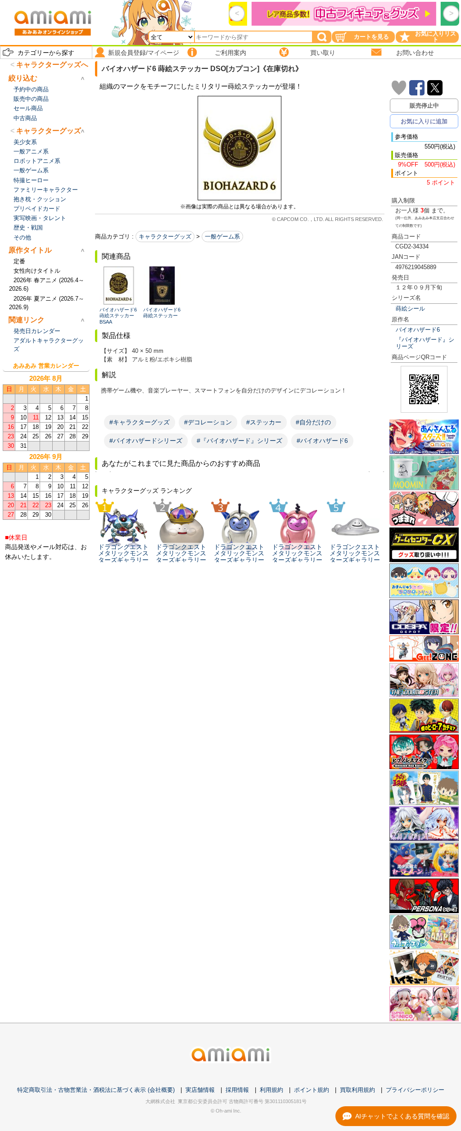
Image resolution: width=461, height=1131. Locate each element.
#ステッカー (263, 422)
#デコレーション (208, 422)
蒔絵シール (410, 308)
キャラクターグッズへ (52, 64)
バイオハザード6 (418, 329)
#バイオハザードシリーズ (145, 440)
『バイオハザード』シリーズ (425, 343)
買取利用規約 (357, 1089)
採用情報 (237, 1089)
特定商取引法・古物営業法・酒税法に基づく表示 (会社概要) (96, 1089)
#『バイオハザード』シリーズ (239, 440)
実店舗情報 (200, 1089)
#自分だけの (313, 422)
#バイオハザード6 (322, 440)
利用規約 (271, 1089)
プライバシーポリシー (415, 1089)
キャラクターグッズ (165, 236)
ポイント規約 (311, 1089)
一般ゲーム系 (222, 236)
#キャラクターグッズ (139, 422)
